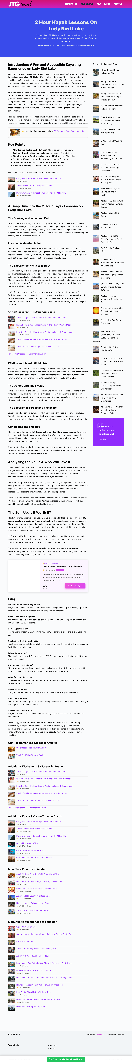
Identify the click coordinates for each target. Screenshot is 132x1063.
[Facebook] (8, 1034)
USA (85, 45)
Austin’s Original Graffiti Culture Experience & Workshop (41, 317)
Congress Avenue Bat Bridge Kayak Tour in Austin (38, 178)
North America (70, 45)
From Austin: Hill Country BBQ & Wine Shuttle (36, 889)
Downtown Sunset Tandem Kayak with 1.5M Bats (38, 999)
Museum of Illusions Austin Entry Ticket (33, 970)
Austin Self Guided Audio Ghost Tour (32, 956)
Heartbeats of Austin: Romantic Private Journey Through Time (44, 977)
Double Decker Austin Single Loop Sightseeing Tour (39, 881)
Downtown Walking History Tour (30, 1006)
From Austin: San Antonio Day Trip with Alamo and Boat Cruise (44, 963)
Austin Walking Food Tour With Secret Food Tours (38, 874)
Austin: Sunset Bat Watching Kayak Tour (34, 186)
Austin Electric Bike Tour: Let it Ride (32, 910)
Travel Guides (103, 4)
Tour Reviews (87, 4)
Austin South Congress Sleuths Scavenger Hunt (37, 948)
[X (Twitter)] (11, 1034)
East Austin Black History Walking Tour (33, 992)
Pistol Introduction (24, 941)
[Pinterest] (17, 1034)
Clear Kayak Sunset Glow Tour (29, 850)
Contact (51, 1048)
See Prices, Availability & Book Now (65, 1059)
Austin (52, 45)
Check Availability (74, 586)
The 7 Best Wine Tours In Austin (30, 755)
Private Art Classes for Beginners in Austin (27, 354)
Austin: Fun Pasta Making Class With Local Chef (37, 346)
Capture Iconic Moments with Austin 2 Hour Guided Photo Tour (44, 934)
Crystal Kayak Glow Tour (27, 843)
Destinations (71, 4)
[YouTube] (19, 1034)
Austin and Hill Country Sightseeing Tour (34, 896)
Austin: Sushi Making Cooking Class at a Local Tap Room (41, 339)
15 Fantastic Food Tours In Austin (69, 131)
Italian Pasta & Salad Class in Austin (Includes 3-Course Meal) (43, 325)
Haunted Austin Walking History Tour (32, 903)
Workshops (90, 45)
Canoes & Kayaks (60, 45)
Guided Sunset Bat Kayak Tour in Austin (34, 858)
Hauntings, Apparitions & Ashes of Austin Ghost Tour (39, 985)
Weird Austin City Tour (26, 927)
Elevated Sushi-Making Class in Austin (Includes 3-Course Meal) (45, 332)
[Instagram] (14, 1034)
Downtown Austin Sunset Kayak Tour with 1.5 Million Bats (41, 193)
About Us (118, 4)
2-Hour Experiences (44, 45)
